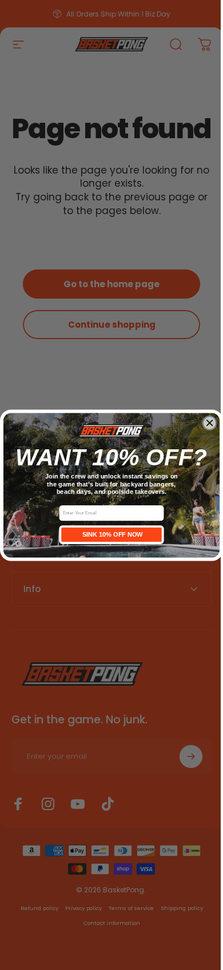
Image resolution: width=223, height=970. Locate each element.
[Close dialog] (205, 422)
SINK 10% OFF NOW (107, 534)
